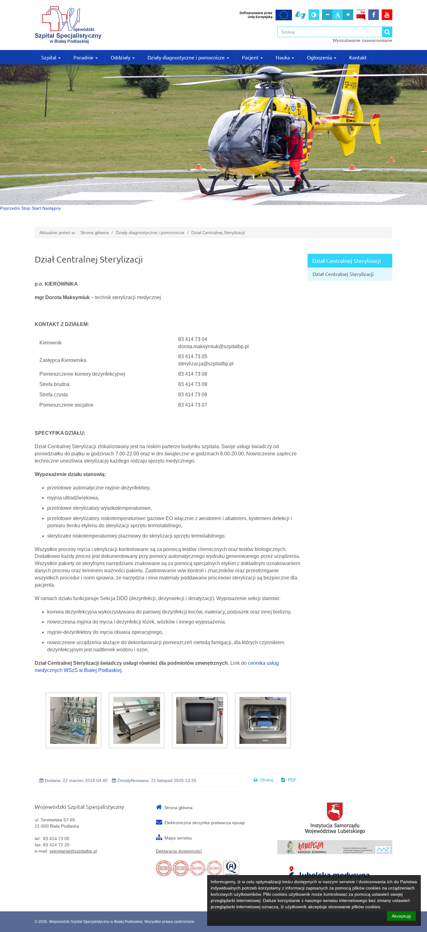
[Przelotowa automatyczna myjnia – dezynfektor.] (73, 720)
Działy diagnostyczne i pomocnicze (150, 232)
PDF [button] (292, 779)
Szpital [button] (49, 57)
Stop (25, 208)
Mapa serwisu (178, 837)
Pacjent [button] (251, 57)
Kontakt (358, 57)
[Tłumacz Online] (300, 14)
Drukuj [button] (266, 779)
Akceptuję (401, 916)
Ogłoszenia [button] (320, 57)
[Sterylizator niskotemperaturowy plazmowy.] (199, 720)
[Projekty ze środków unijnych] (266, 14)
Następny (51, 208)
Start (36, 208)
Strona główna (94, 232)
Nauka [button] (283, 57)
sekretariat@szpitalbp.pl (73, 851)
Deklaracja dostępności (179, 851)
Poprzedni (10, 208)
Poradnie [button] (84, 57)
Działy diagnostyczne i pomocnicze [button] (187, 57)
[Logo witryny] (92, 25)
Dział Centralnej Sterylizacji (218, 232)
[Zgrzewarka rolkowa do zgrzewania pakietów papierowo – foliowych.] (136, 720)
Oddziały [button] (121, 57)
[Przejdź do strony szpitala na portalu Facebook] (373, 14)
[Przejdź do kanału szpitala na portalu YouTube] (387, 14)
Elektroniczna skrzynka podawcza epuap (204, 822)
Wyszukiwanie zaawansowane (362, 40)
